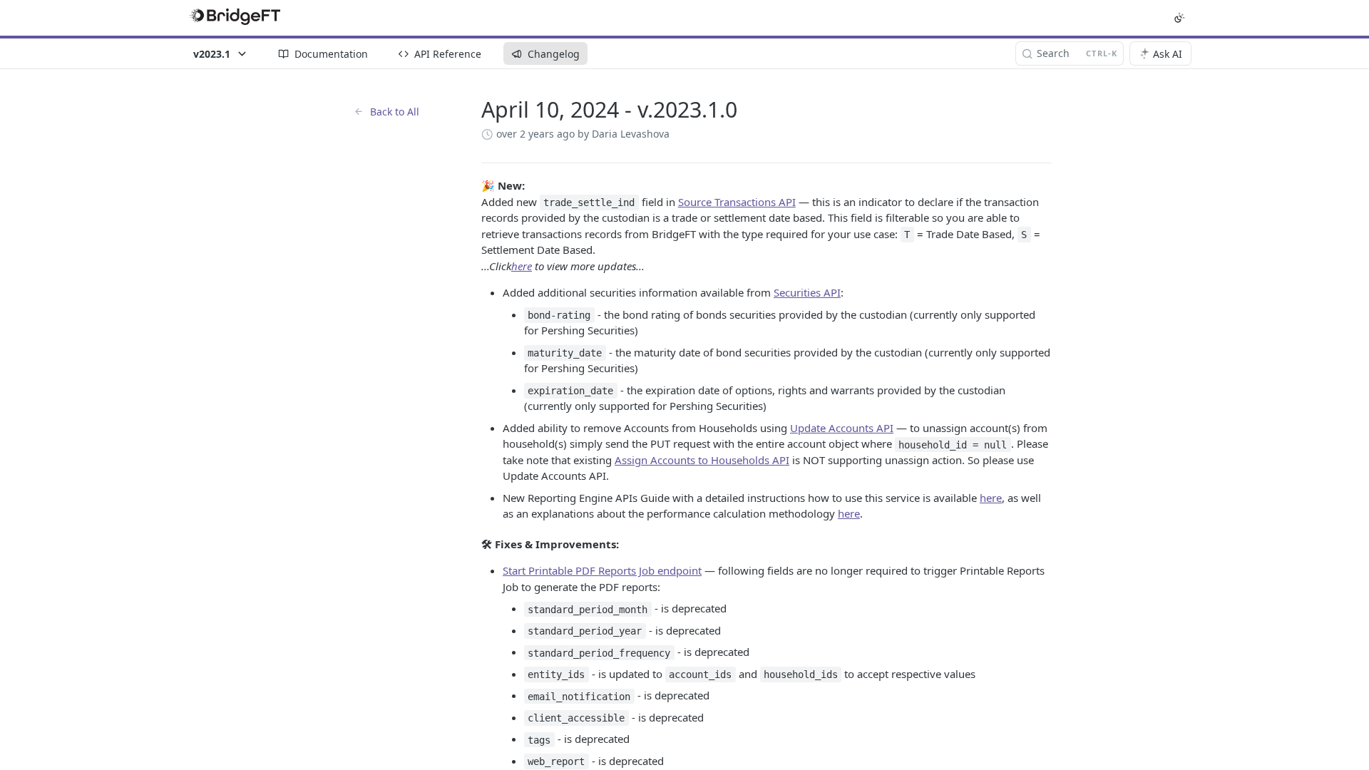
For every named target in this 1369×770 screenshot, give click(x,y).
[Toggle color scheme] (1179, 17)
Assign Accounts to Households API (702, 460)
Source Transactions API (737, 202)
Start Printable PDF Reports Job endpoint (602, 570)
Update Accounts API (841, 428)
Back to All (394, 111)
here (521, 266)
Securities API (807, 292)
